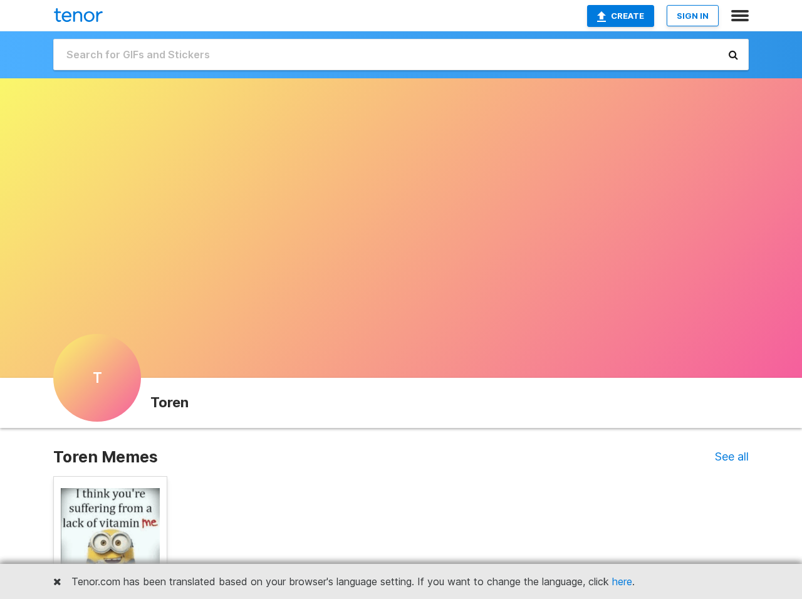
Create (627, 16)
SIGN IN (693, 16)
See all (732, 456)
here (622, 581)
